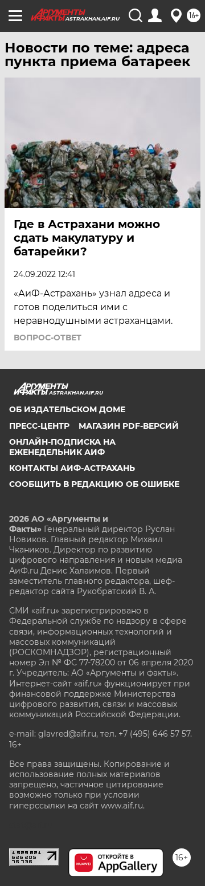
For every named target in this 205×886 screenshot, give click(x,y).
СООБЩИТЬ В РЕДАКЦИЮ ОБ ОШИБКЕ (94, 484)
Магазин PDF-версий (129, 426)
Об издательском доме (67, 409)
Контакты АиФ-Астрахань (72, 468)
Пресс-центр (39, 426)
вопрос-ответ (47, 338)
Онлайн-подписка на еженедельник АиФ (62, 447)
